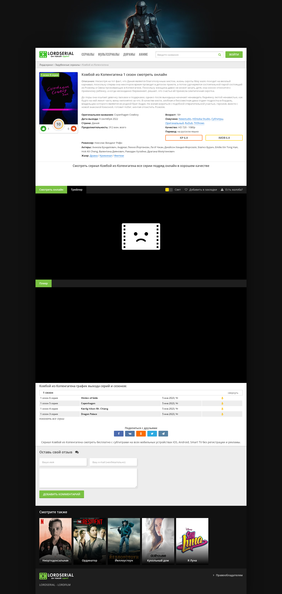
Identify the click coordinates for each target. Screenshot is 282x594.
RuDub (189, 123)
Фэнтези (119, 155)
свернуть (233, 392)
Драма (94, 155)
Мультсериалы (108, 54)
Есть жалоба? (234, 189)
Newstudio (185, 119)
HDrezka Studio (201, 119)
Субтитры (217, 119)
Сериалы (88, 54)
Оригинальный (174, 123)
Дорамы (129, 54)
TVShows (199, 123)
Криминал (106, 155)
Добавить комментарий (61, 494)
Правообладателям (229, 575)
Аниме (143, 54)
